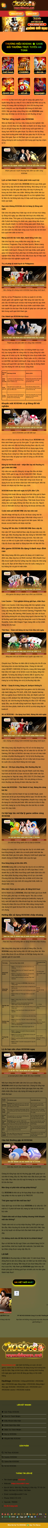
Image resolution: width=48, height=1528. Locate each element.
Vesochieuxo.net (8, 1365)
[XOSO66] (24, 5)
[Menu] (4, 5)
